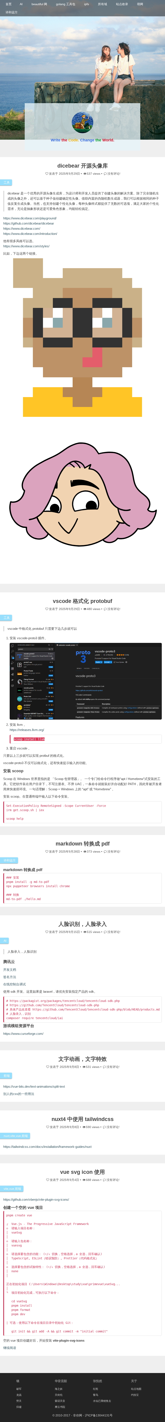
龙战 (18, 1394)
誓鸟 (95, 1394)
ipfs (86, 4)
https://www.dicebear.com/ (21, 228)
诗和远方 (12, 12)
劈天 (18, 1400)
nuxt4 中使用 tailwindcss (83, 1119)
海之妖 (59, 1388)
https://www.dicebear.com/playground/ (30, 218)
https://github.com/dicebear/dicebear (28, 223)
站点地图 (136, 1388)
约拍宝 (135, 1394)
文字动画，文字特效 (82, 1059)
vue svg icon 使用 (82, 1172)
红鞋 (95, 1388)
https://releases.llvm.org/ (27, 730)
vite (12, 1136)
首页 (9, 4)
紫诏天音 (60, 1400)
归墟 (18, 1406)
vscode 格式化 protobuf (82, 601)
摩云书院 (60, 1406)
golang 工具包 (65, 4)
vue (18, 1136)
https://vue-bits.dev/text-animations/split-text (34, 1086)
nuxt (6, 1136)
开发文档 (9, 969)
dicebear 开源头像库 (82, 166)
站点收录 (122, 4)
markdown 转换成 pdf (83, 844)
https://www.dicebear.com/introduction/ (30, 233)
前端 (7, 1075)
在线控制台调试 (14, 984)
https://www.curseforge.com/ (23, 1033)
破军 (18, 1388)
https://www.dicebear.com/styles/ (26, 246)
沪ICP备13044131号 (99, 1415)
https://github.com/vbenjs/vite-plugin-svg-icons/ (36, 1199)
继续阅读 (9, 1348)
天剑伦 (59, 1394)
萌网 (140, 4)
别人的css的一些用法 (18, 1094)
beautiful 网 (39, 4)
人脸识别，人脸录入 (82, 924)
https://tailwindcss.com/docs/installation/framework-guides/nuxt (47, 1146)
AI (21, 4)
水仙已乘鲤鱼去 (102, 1400)
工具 (7, 182)
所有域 (102, 4)
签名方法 (9, 977)
